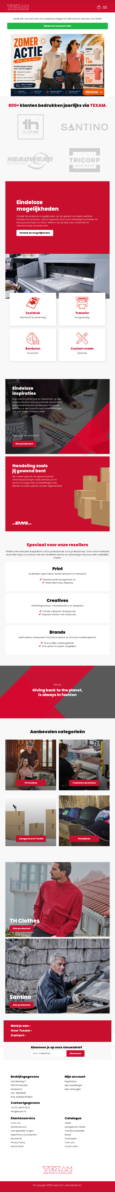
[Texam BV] (18, 7)
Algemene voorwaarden (24, 1134)
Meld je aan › (20, 1026)
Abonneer (75, 1053)
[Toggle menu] (105, 7)
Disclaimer (16, 1138)
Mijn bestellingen (73, 1085)
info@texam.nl (18, 1111)
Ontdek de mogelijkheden (34, 232)
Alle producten (24, 443)
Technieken (71, 1138)
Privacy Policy (18, 1142)
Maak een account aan (57, 25)
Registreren (71, 1081)
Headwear (84, 838)
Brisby (68, 1134)
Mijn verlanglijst (73, 1089)
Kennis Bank (17, 1146)
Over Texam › (21, 1030)
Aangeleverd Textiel (31, 838)
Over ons (16, 1123)
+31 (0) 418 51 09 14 (20, 1107)
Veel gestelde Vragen (22, 1130)
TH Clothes (30, 782)
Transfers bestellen (84, 782)
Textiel (68, 1123)
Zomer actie (71, 1146)
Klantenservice (18, 1126)
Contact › (18, 1035)
